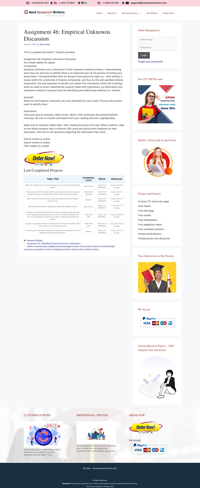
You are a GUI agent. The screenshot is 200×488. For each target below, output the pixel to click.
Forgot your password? (150, 61)
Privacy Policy (109, 486)
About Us (112, 13)
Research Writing (34, 240)
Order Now (168, 13)
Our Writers (152, 13)
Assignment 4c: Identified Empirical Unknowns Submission (54, 243)
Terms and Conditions (94, 486)
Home (99, 13)
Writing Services (130, 13)
